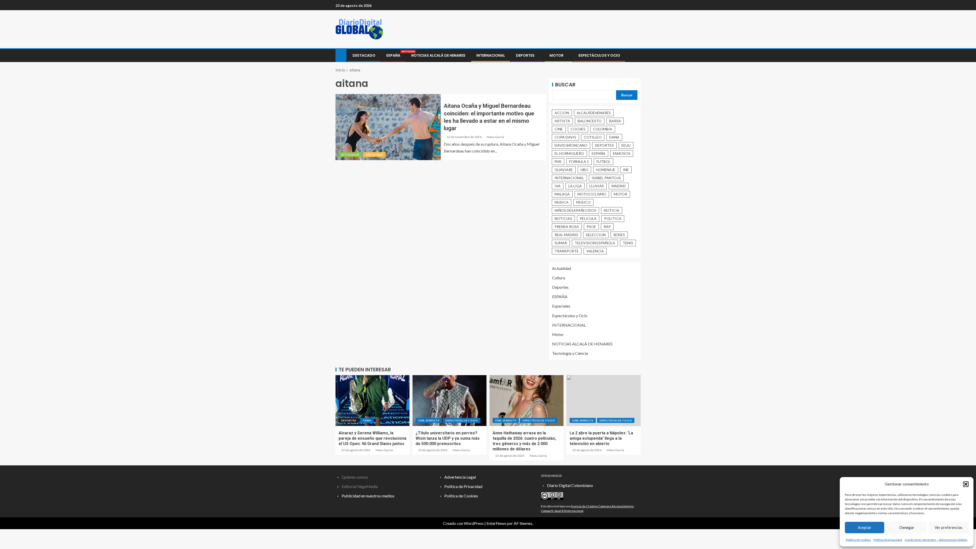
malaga (562, 194)
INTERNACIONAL (490, 55)
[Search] (636, 55)
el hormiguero (569, 153)
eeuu (626, 145)
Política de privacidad (888, 540)
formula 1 (579, 161)
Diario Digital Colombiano (570, 485)
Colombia (602, 129)
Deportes (525, 55)
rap (607, 226)
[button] (965, 484)
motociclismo (591, 194)
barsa (615, 121)
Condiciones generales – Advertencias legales (936, 540)
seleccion (596, 235)
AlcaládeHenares (594, 113)
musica (562, 202)
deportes (604, 145)
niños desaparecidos (575, 210)
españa (598, 153)
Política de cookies (858, 540)
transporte (567, 251)
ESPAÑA (393, 55)
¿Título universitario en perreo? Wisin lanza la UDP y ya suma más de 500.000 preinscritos (448, 438)
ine (626, 169)
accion (562, 113)
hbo (584, 169)
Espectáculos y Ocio (599, 55)
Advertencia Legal (460, 477)
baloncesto (590, 121)
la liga (575, 186)
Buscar (565, 84)
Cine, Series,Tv (428, 420)
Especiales (561, 305)
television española (595, 243)
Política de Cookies (461, 495)
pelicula (588, 218)
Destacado (364, 55)
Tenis (367, 420)
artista (562, 121)
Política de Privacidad (463, 486)
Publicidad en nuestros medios (368, 495)
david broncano (571, 145)
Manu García (495, 137)
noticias (563, 218)
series (619, 235)
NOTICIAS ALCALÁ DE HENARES (438, 55)
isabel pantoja (606, 178)
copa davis (565, 137)
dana (614, 137)
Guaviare (564, 169)
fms (558, 161)
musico (583, 202)
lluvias (596, 186)
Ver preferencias (949, 527)
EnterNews (496, 523)
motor (620, 194)
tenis (628, 243)
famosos (621, 153)
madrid (619, 186)
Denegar (906, 527)
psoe (591, 226)
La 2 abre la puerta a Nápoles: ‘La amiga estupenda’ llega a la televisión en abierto (601, 438)
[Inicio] (341, 55)
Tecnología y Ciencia (570, 353)
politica (612, 218)
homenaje (605, 169)
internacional (569, 178)
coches (578, 129)
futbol (604, 161)
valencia (595, 251)
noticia (611, 210)
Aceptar (864, 527)
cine (559, 129)
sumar (561, 243)
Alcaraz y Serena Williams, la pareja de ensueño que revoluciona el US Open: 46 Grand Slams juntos (372, 438)
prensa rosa (567, 226)
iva (558, 186)
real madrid (566, 235)
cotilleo (593, 137)
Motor (556, 55)
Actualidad (350, 154)
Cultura (558, 277)
